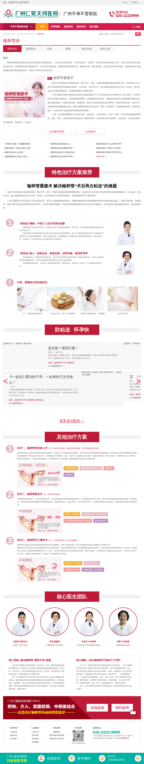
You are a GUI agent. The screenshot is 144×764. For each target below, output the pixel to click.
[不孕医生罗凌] (54, 609)
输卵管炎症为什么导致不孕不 (109, 144)
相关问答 (87, 48)
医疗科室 (35, 735)
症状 (49, 48)
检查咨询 (68, 26)
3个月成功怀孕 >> (56, 366)
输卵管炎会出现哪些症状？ (62, 148)
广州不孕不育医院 (80, 13)
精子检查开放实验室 (56, 735)
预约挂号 (81, 26)
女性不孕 (20, 34)
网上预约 (13, 739)
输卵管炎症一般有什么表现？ (109, 148)
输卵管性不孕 (30, 34)
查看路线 (125, 738)
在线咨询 (13, 732)
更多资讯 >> (101, 156)
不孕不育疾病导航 (19, 26)
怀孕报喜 (55, 26)
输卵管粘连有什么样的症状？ (63, 152)
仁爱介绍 (35, 732)
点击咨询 (90, 131)
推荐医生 (31, 48)
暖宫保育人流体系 (57, 739)
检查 (68, 48)
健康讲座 (56, 732)
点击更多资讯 (56, 131)
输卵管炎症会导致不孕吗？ (62, 156)
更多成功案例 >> (72, 421)
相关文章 (105, 48)
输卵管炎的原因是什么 (60, 144)
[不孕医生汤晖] (123, 609)
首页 (42, 26)
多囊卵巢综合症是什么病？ (16, 156)
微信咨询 (13, 735)
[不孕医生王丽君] (20, 609)
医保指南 (35, 742)
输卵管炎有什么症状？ (14, 152)
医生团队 (94, 26)
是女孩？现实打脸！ (63, 348)
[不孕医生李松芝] (89, 609)
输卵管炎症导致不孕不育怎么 (109, 152)
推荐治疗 (12, 48)
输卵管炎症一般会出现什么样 (17, 148)
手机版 (137, 27)
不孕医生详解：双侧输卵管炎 (17, 144)
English (125, 2)
